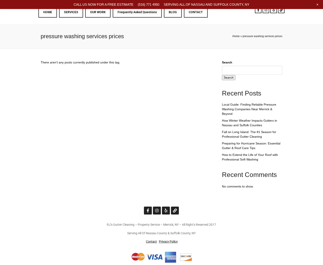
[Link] (281, 10)
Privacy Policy (168, 241)
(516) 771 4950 (148, 4)
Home (236, 36)
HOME (47, 12)
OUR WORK (98, 12)
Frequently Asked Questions (137, 12)
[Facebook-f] (258, 10)
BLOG (173, 12)
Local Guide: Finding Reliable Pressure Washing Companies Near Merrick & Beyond (249, 109)
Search (227, 62)
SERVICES (71, 12)
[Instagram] (266, 10)
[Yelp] (273, 10)
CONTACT (196, 12)
